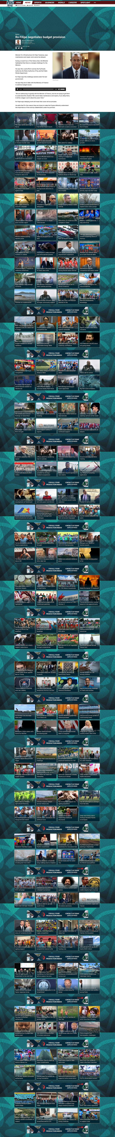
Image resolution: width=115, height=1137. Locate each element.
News (27, 2)
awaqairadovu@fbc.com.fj (28, 43)
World (61, 2)
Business (49, 2)
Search (37, 5)
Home (18, 2)
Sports (37, 2)
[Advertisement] (57, 19)
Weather (30, 5)
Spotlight (85, 2)
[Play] (17, 89)
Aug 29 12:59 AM (21, 5)
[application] (40, 89)
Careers (72, 2)
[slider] (62, 89)
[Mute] (59, 89)
